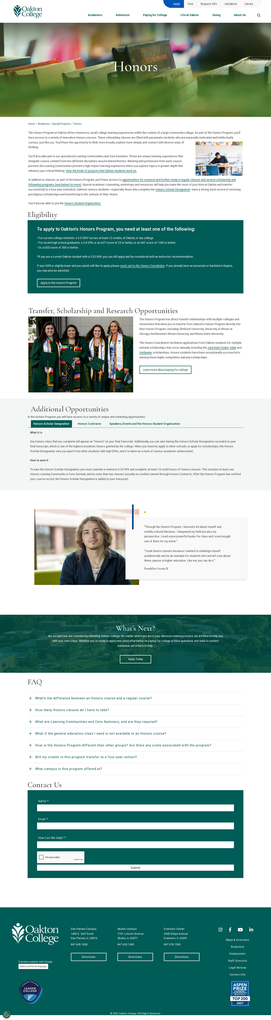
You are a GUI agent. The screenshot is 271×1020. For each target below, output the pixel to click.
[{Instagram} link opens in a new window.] (222, 930)
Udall (233, 347)
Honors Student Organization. (82, 203)
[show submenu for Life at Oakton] (202, 16)
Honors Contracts (89, 423)
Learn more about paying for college (165, 369)
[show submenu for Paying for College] (170, 16)
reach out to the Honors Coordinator (142, 265)
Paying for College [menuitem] (155, 15)
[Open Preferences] (7, 1014)
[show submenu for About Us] (248, 16)
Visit (190, 3)
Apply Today (135, 659)
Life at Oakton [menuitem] (190, 15)
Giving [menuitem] (216, 15)
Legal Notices (237, 967)
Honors (78, 123)
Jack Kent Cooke (218, 347)
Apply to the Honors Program (59, 282)
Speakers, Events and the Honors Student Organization (144, 423)
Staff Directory (237, 960)
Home (31, 123)
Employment (237, 953)
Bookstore (237, 946)
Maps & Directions (237, 939)
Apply (176, 3)
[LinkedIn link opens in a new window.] (252, 930)
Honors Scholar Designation (173, 189)
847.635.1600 (79, 944)
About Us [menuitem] (240, 15)
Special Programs (61, 123)
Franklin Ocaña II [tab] (145, 512)
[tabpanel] (135, 456)
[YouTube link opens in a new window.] (241, 930)
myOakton (231, 3)
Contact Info (238, 974)
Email (42, 819)
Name (42, 801)
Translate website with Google (35, 961)
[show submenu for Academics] (105, 16)
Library (248, 3)
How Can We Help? (51, 838)
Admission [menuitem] (123, 15)
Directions (89, 956)
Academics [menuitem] (95, 15)
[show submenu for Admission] (132, 16)
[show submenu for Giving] (223, 16)
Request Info (209, 3)
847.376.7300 (172, 944)
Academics (44, 123)
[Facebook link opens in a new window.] (231, 930)
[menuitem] (262, 11)
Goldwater (145, 352)
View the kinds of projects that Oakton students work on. (101, 170)
